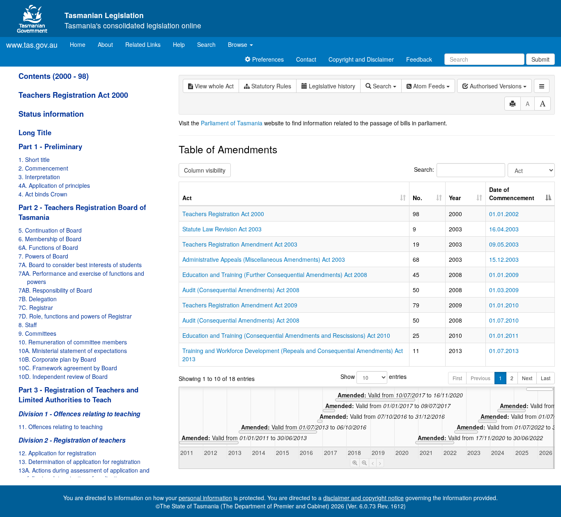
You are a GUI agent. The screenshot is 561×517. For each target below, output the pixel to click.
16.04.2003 (504, 229)
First (457, 377)
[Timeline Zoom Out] (364, 462)
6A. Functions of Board (48, 247)
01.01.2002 (504, 214)
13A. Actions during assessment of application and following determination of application (83, 474)
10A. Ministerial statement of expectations (72, 350)
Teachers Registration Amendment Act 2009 (239, 305)
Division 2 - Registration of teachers (72, 440)
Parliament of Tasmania (231, 123)
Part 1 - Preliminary (50, 146)
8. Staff (27, 325)
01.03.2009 (504, 290)
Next (527, 377)
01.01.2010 (504, 305)
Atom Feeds (429, 86)
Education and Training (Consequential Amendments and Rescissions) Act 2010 (286, 335)
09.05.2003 (504, 244)
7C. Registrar (35, 307)
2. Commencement (43, 168)
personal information (205, 498)
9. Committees (37, 333)
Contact (306, 59)
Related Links (143, 44)
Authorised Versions (495, 86)
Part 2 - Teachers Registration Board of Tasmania (82, 212)
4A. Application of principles (54, 185)
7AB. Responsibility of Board (55, 290)
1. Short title (34, 159)
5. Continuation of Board (50, 230)
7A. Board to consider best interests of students (80, 265)
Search (206, 44)
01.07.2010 (504, 320)
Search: (424, 169)
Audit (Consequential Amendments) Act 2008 (240, 290)
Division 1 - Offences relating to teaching (79, 413)
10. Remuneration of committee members (72, 342)
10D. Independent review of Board (63, 376)
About (105, 44)
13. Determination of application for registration (79, 461)
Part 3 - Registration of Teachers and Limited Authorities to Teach (78, 394)
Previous (480, 377)
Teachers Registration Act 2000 (73, 95)
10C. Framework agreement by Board (67, 368)
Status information (51, 113)
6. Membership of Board (49, 239)
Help (179, 44)
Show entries (366, 376)
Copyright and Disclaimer (361, 59)
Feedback (419, 59)
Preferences (267, 59)
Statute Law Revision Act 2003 (222, 229)
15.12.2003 (504, 259)
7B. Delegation (37, 299)
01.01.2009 (504, 274)
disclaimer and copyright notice (363, 498)
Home (81, 44)
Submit (540, 59)
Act (187, 198)
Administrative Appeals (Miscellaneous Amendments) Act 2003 (263, 259)
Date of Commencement (511, 193)
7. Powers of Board (43, 256)
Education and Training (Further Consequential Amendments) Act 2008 (274, 274)
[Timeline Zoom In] (355, 462)
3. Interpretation (39, 177)
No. (417, 198)
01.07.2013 (504, 350)
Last (545, 377)
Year (455, 198)
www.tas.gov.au (31, 44)
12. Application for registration (57, 453)
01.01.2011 (504, 335)
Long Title (34, 132)
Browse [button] (238, 44)
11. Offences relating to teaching (60, 426)
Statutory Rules (270, 86)
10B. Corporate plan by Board (57, 359)
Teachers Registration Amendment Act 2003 (239, 244)
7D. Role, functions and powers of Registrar (75, 316)
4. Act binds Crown (42, 194)
